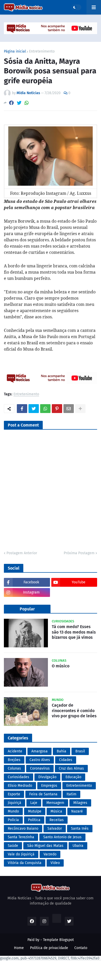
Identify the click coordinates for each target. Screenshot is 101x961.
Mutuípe (34, 811)
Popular (27, 609)
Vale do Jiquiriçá (21, 854)
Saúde (13, 845)
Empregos (49, 785)
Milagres (80, 803)
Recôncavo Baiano (23, 828)
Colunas (14, 768)
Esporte (14, 794)
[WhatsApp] (27, 102)
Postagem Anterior (21, 553)
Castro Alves (40, 760)
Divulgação (47, 777)
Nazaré (77, 811)
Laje (33, 803)
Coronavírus (40, 768)
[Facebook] (11, 102)
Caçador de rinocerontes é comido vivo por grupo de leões (74, 711)
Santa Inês (80, 828)
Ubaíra (78, 845)
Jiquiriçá (14, 803)
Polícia (13, 820)
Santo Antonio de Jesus (62, 837)
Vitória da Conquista (24, 863)
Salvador (54, 828)
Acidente (15, 751)
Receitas (56, 820)
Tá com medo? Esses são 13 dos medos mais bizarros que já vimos (74, 632)
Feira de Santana (43, 794)
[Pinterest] (57, 408)
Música (56, 811)
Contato (80, 948)
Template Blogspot (58, 940)
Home (19, 948)
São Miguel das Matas (45, 845)
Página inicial (15, 51)
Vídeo (55, 863)
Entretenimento (42, 51)
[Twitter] (19, 102)
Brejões (14, 760)
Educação (73, 777)
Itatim (71, 794)
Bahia (61, 751)
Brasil (80, 751)
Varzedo (50, 854)
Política (34, 820)
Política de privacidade (49, 948)
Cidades (65, 760)
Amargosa (39, 751)
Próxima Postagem (79, 553)
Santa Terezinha (21, 837)
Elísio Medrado (20, 785)
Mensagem (55, 803)
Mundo (13, 811)
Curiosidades (18, 777)
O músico (60, 665)
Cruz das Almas (71, 768)
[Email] (68, 408)
